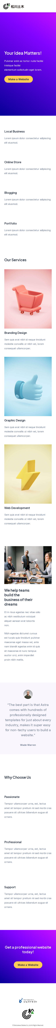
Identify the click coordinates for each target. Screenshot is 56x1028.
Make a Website (18, 79)
